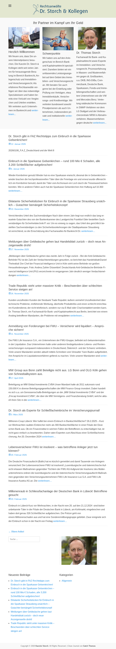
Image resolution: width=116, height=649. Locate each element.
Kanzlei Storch (42, 646)
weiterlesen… (15, 191)
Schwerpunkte (51, 53)
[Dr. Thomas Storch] (92, 38)
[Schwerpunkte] (58, 38)
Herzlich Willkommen (21, 51)
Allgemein (67, 581)
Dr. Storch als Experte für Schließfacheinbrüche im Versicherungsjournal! (54, 410)
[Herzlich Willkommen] (24, 38)
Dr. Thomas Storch (88, 52)
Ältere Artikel (16, 531)
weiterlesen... (99, 123)
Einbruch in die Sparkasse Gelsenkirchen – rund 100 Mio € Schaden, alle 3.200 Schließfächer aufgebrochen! (32, 592)
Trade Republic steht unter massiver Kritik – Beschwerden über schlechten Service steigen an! (32, 627)
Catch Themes (89, 646)
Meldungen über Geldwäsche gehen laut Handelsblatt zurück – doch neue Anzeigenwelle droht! (31, 616)
